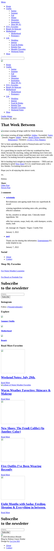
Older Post (5, 185)
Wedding (14, 40)
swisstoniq (10, 197)
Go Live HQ (15, 541)
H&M (18, 137)
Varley (50, 135)
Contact (9, 259)
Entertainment (43, 241)
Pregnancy (15, 36)
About (8, 257)
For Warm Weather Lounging (12, 271)
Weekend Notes (17, 51)
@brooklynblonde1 (15, 307)
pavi (8, 236)
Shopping (15, 20)
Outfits (8, 9)
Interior (14, 42)
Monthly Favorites (18, 49)
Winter (13, 18)
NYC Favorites (12, 27)
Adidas (34, 135)
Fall (12, 15)
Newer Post (5, 188)
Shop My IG (16, 24)
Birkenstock (13, 140)
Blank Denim (34, 137)
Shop (8, 54)
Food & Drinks (17, 45)
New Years (20, 164)
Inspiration (15, 22)
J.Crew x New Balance (36, 140)
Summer (14, 13)
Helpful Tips (16, 47)
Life (7, 38)
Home (8, 6)
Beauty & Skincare (13, 29)
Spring (13, 11)
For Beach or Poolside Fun (11, 277)
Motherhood (11, 31)
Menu (3, 2)
